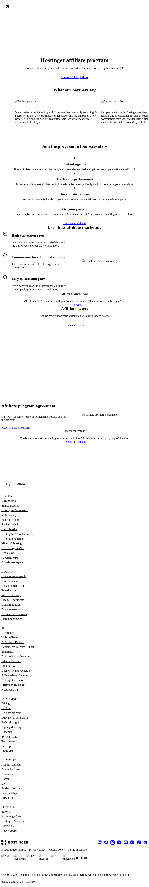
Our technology (10, 769)
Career (5, 778)
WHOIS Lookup (11, 595)
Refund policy (57, 849)
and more (81, 857)
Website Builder (10, 637)
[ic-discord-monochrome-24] (145, 842)
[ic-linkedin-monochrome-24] (99, 842)
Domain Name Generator (16, 656)
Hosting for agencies (13, 538)
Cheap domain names (13, 585)
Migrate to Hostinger (13, 684)
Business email (10, 524)
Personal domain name (14, 614)
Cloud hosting (9, 529)
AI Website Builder (12, 642)
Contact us (7, 825)
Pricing (5, 703)
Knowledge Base (11, 816)
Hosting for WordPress (14, 510)
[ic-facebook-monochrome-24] (106, 842)
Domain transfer (10, 604)
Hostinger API (9, 689)
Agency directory (11, 727)
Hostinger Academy (12, 821)
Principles (7, 797)
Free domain (8, 590)
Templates (7, 651)
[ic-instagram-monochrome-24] (112, 842)
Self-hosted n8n (10, 519)
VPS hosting (8, 515)
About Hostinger (11, 764)
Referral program (11, 722)
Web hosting (8, 500)
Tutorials (6, 811)
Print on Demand (11, 661)
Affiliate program (11, 712)
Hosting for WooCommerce (17, 534)
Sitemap (6, 746)
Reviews (6, 708)
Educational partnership (15, 717)
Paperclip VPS (9, 557)
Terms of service (77, 849)
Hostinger (7, 484)
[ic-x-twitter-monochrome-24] (119, 842)
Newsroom (7, 774)
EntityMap (7, 750)
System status (9, 736)
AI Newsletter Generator (15, 675)
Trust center (8, 741)
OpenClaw (7, 552)
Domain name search (13, 576)
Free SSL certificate (12, 599)
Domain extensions (12, 609)
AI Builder (7, 632)
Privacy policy (37, 849)
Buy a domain (9, 581)
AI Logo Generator (12, 680)
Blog (4, 783)
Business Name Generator (16, 670)
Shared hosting (10, 505)
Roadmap (7, 731)
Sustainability (9, 793)
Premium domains (11, 618)
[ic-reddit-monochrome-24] (132, 842)
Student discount (11, 788)
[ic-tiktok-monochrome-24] (139, 842)
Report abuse (9, 830)
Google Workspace (12, 562)
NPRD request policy (13, 849)
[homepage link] (8, 7)
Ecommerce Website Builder (17, 646)
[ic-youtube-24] (126, 842)
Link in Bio (8, 665)
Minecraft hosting (11, 543)
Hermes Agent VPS (12, 548)
